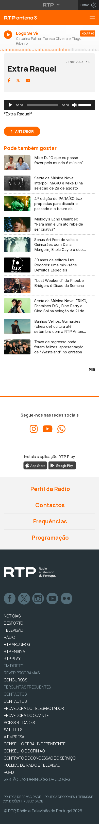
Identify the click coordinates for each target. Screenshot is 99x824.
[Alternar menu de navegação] (94, 18)
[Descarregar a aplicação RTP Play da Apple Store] (35, 465)
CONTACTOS (15, 701)
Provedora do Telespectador (34, 708)
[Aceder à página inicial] (33, 17)
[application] (49, 105)
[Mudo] (74, 105)
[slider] (85, 104)
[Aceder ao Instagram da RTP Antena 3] (34, 429)
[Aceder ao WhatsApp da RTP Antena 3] (61, 429)
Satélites (13, 729)
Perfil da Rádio (49, 489)
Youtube (52, 599)
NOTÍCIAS (12, 616)
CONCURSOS (15, 680)
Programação (49, 537)
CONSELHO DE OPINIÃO (24, 751)
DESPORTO (13, 623)
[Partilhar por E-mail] (28, 80)
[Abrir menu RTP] (49, 5)
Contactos (49, 505)
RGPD (9, 772)
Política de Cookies (60, 797)
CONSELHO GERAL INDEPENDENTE (34, 744)
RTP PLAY (12, 658)
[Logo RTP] (30, 572)
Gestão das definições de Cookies (37, 779)
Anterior (24, 131)
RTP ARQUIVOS (17, 644)
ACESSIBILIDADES (19, 722)
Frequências (49, 521)
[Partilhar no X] (18, 80)
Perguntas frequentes (27, 687)
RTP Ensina (14, 651)
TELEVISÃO (13, 630)
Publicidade (33, 801)
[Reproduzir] (10, 105)
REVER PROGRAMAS (22, 673)
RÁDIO (9, 637)
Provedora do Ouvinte (26, 715)
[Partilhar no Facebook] (9, 80)
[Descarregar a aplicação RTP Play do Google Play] (62, 465)
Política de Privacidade (22, 797)
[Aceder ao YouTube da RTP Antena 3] (47, 429)
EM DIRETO (13, 665)
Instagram (38, 599)
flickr (67, 599)
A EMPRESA (14, 737)
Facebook (10, 599)
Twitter (24, 599)
